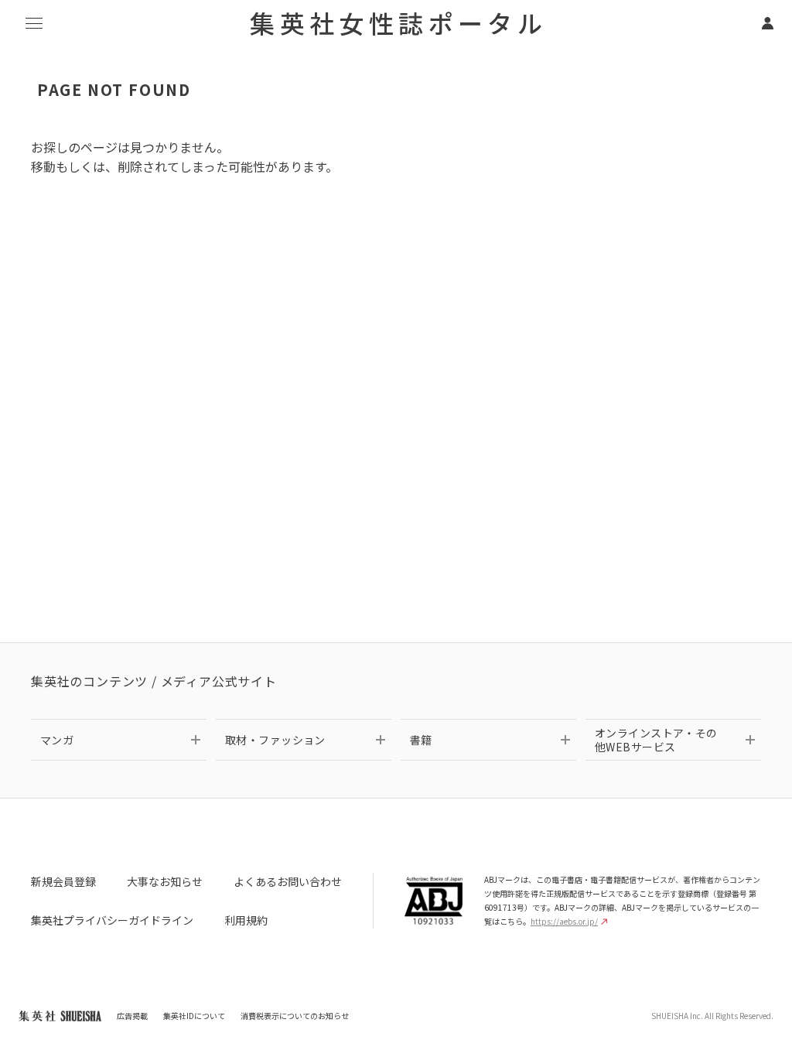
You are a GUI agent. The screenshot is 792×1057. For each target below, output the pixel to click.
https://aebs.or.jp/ (564, 921)
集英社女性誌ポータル (398, 22)
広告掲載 (132, 1015)
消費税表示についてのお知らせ (295, 1015)
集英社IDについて (194, 1015)
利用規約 (246, 920)
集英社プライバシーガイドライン (112, 920)
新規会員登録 (63, 881)
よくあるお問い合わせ (288, 881)
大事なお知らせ (165, 881)
